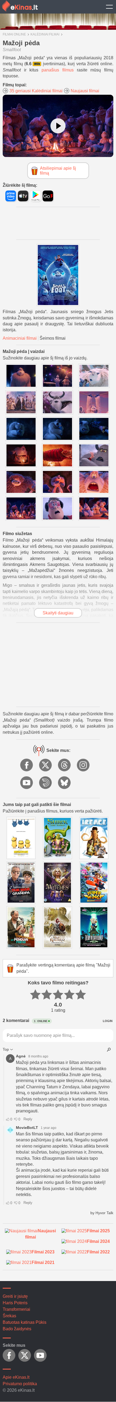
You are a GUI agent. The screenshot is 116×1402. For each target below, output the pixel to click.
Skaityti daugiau (58, 613)
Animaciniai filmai (20, 338)
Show (109, 7)
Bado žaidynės (17, 1328)
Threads (64, 765)
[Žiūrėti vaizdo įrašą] (58, 125)
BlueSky (64, 783)
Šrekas (9, 1315)
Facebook (27, 765)
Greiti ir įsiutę (15, 1296)
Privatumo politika (20, 1383)
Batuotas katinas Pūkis (24, 1322)
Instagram (83, 765)
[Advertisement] (58, 665)
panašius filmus (58, 70)
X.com (46, 765)
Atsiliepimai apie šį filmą (58, 170)
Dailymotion (46, 783)
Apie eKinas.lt (16, 1377)
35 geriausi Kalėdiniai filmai (36, 91)
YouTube (27, 783)
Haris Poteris (15, 1303)
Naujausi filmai (85, 91)
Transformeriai (16, 1309)
